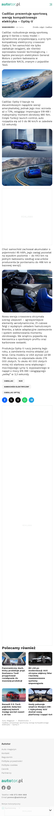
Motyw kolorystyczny (11, 804)
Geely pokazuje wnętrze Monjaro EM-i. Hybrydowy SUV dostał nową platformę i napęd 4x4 (40, 709)
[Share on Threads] (18, 400)
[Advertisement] (27, 217)
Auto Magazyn (8, 721)
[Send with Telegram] (31, 400)
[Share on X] (11, 400)
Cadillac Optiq (12, 392)
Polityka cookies (10, 765)
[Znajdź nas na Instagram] (9, 788)
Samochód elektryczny (16, 387)
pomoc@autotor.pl (16, 797)
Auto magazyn (9, 749)
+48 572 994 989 (18, 795)
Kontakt (5, 753)
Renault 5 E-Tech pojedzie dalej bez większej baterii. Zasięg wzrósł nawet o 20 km (13, 709)
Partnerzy (6, 773)
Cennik (5, 769)
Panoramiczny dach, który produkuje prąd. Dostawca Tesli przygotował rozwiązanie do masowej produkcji (13, 674)
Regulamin (7, 757)
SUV (21, 381)
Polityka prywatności (12, 761)
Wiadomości (8, 27)
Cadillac (8, 381)
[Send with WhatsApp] (24, 400)
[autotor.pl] (11, 4)
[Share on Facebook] (4, 400)
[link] (8, 720)
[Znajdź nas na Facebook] (4, 788)
